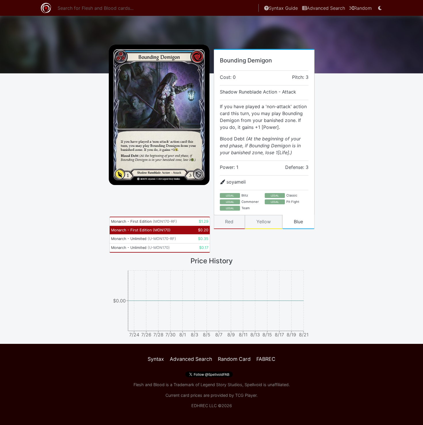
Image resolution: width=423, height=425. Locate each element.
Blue (298, 221)
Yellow (263, 221)
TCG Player (245, 395)
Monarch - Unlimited (143, 239)
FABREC (265, 359)
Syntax (156, 359)
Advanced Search (326, 8)
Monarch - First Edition (144, 221)
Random (363, 8)
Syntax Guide (283, 8)
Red (229, 221)
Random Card (234, 359)
